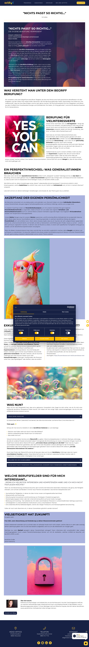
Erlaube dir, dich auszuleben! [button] (19, 460)
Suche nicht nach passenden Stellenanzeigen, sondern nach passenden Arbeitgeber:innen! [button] (42, 465)
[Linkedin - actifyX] (46, 642)
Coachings (39, 3)
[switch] (37, 333)
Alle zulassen (64, 338)
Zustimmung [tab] (24, 311)
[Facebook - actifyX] (38, 642)
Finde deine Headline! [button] (16, 416)
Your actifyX (81, 3)
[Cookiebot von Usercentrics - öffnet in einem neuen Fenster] (68, 307)
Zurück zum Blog (10, 613)
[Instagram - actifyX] (42, 642)
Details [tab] (44, 311)
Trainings (27, 3)
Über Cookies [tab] (65, 311)
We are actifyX (61, 3)
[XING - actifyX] (50, 642)
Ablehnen (24, 338)
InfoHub (49, 3)
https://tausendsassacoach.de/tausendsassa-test (69, 355)
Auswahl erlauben (44, 338)
